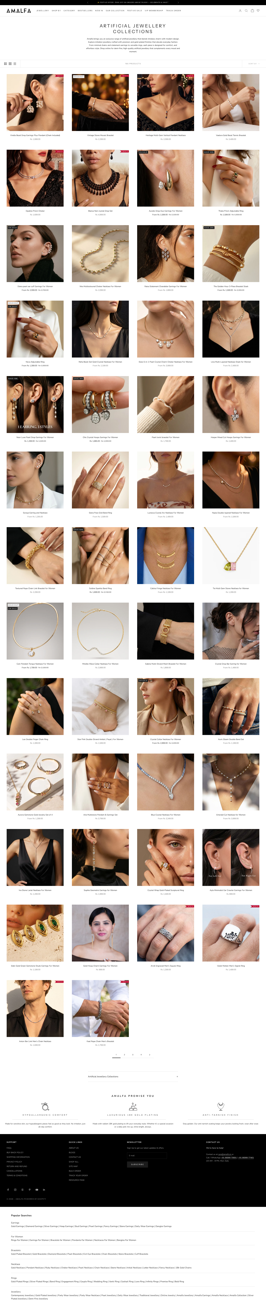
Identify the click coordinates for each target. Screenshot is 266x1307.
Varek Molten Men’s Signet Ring (231, 966)
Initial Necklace (134, 1267)
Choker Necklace (69, 1267)
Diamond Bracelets (57, 1254)
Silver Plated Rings (39, 1281)
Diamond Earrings (34, 1226)
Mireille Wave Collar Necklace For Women (100, 664)
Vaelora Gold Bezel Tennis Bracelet (231, 135)
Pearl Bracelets (74, 1254)
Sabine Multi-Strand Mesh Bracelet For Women (165, 664)
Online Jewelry (168, 1295)
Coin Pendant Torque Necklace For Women (35, 664)
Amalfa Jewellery (185, 1295)
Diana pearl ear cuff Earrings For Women (35, 286)
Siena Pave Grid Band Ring (100, 513)
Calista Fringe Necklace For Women (165, 588)
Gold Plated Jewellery (45, 1295)
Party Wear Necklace (90, 1295)
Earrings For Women (39, 1240)
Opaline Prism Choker (35, 211)
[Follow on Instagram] (15, 1189)
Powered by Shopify (35, 1199)
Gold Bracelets (39, 1254)
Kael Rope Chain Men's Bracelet (100, 1041)
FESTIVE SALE (134, 11)
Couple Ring (86, 1281)
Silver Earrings (51, 1226)
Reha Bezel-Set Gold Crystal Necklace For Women (100, 362)
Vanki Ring (114, 1281)
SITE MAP (73, 1166)
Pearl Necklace (86, 1267)
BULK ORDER (75, 1171)
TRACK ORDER (173, 11)
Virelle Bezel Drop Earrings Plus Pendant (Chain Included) (35, 135)
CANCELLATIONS (14, 1171)
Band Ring (55, 1281)
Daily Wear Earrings (144, 1226)
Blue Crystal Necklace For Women (165, 814)
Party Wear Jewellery (68, 1295)
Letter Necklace (150, 1267)
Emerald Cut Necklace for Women (230, 814)
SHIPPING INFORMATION (18, 1157)
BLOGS (72, 1152)
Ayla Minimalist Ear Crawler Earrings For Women (231, 890)
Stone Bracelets (125, 1254)
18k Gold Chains (183, 1267)
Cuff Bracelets (141, 1254)
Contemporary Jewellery (22, 1295)
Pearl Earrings (95, 1226)
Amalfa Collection (238, 1295)
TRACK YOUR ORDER (78, 1175)
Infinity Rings (152, 1281)
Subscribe (137, 1164)
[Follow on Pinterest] (29, 1189)
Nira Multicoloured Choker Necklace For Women (100, 286)
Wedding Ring (100, 1281)
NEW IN (99, 11)
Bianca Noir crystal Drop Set (100, 211)
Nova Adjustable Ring (35, 362)
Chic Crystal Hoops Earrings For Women (100, 437)
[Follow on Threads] (22, 1189)
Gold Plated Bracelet (21, 1254)
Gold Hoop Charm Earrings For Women (100, 966)
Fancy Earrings (111, 1226)
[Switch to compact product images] (15, 63)
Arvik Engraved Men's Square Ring (166, 966)
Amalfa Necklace (220, 1295)
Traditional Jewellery (149, 1295)
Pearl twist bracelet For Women (165, 437)
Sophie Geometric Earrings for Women (100, 890)
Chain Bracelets (109, 1254)
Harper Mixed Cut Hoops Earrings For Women (231, 437)
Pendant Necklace (35, 1267)
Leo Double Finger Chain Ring (35, 739)
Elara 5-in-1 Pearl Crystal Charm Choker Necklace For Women (165, 362)
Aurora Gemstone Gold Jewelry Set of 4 (35, 814)
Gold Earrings (17, 1226)
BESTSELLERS (85, 11)
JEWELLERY (42, 11)
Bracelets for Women (60, 1240)
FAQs (9, 1148)
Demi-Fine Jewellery (38, 1298)
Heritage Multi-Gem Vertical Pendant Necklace (166, 135)
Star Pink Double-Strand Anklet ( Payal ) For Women (100, 739)
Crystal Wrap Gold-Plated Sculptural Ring (166, 890)
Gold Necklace (18, 1267)
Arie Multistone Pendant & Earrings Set (100, 814)
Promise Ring (166, 1281)
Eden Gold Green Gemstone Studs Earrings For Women (35, 966)
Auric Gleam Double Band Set (231, 739)
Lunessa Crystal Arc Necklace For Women (166, 513)
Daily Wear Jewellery (128, 1295)
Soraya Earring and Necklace (35, 513)
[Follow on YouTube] (36, 1189)
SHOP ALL (74, 1162)
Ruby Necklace (52, 1267)
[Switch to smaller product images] (10, 63)
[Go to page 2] (149, 1055)
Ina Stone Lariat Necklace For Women (35, 890)
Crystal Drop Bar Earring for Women (231, 664)
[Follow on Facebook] (8, 1189)
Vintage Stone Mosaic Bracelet (100, 135)
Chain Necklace (101, 1267)
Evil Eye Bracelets (91, 1254)
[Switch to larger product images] (5, 63)
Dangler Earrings (164, 1226)
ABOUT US (74, 1148)
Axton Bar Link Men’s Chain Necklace (35, 1041)
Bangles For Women (126, 1240)
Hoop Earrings (66, 1226)
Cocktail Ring (127, 1281)
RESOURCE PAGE (77, 1180)
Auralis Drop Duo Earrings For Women (165, 211)
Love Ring (139, 1281)
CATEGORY (69, 11)
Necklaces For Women (104, 1240)
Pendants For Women (82, 1240)
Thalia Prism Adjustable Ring (230, 211)
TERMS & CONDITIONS (17, 1175)
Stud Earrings (81, 1226)
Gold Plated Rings (19, 1281)
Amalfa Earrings (202, 1295)
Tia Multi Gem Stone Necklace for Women (231, 588)
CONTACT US (75, 1157)
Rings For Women (19, 1240)
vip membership (154, 11)
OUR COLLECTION (115, 11)
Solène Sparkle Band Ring (100, 588)
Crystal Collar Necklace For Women (165, 739)
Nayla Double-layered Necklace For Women (231, 513)
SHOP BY (56, 11)
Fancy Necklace (166, 1267)
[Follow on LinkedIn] (44, 1189)
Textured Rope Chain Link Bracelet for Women (35, 588)
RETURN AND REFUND (17, 1166)
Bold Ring (179, 1281)
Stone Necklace (118, 1267)
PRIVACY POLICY (14, 1162)
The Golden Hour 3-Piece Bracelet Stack (231, 286)
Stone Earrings (126, 1226)
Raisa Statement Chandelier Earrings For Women (165, 286)
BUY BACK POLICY (15, 1152)
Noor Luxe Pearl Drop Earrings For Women (35, 437)
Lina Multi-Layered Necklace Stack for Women (231, 362)
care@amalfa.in (225, 1154)
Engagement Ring (70, 1281)
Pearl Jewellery (108, 1295)
